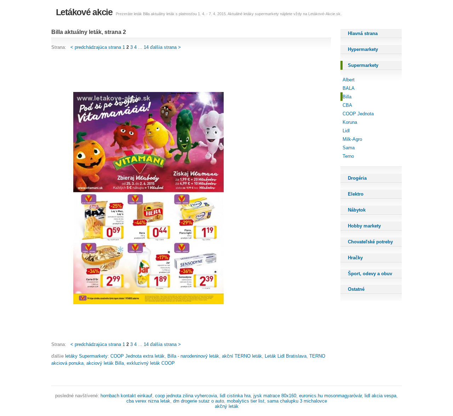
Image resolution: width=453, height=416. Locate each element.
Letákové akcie (84, 12)
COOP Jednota (358, 113)
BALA (349, 88)
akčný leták (227, 406)
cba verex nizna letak (148, 401)
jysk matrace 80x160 (274, 395)
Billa (347, 96)
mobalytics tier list (245, 401)
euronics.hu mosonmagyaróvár (330, 395)
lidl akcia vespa (380, 395)
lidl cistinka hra (235, 395)
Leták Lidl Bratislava (285, 356)
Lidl (346, 130)
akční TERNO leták (242, 356)
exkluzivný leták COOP (151, 363)
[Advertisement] (180, 71)
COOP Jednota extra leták (137, 356)
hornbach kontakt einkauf (126, 395)
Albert (349, 79)
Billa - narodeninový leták (193, 356)
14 (146, 47)
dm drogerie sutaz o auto (198, 401)
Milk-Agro (352, 139)
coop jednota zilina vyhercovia (186, 395)
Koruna (350, 122)
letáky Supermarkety (86, 356)
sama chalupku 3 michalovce (297, 401)
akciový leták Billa (105, 363)
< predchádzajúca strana (95, 47)
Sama (349, 147)
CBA (347, 105)
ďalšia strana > (165, 47)
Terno (348, 156)
